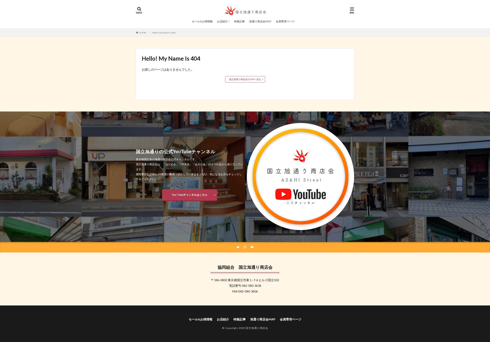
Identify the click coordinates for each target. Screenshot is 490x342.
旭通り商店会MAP (260, 21)
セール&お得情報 (202, 21)
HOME (142, 32)
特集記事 (239, 21)
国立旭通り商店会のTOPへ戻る (245, 79)
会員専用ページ (285, 21)
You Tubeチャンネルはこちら (189, 194)
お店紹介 (222, 21)
